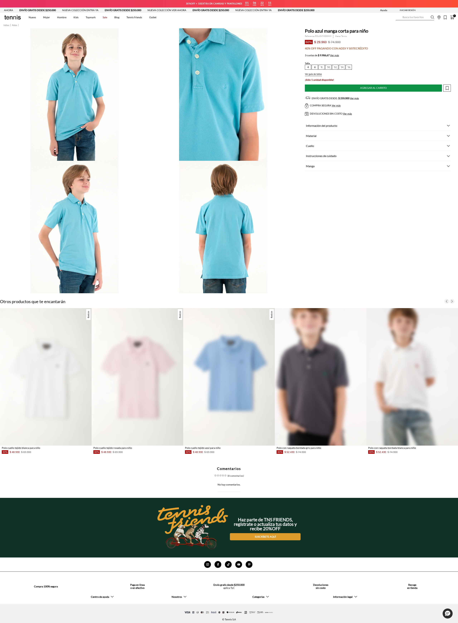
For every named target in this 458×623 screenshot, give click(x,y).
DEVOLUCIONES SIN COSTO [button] (330, 113)
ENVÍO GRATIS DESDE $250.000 (87, 10)
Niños (6, 25)
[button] (308, 67)
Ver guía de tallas (313, 74)
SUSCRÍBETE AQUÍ (265, 536)
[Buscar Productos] (398, 17)
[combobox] (415, 17)
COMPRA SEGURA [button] (325, 105)
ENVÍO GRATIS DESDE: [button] (335, 98)
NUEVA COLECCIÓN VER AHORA (130, 10)
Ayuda (383, 10)
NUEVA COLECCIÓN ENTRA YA (44, 10)
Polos (14, 25)
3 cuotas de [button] (322, 55)
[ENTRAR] (400, 10)
